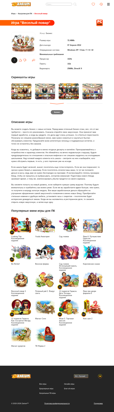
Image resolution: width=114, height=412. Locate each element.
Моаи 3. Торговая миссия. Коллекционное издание (66, 319)
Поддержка (98, 403)
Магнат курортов (18, 346)
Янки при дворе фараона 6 (89, 292)
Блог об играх (69, 389)
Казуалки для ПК (25, 14)
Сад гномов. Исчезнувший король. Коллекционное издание (68, 267)
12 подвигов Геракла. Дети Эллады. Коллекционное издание (68, 292)
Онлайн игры (69, 384)
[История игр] (101, 4)
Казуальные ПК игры (47, 393)
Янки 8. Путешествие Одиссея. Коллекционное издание (92, 239)
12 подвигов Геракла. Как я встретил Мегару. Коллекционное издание (21, 319)
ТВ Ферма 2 (40, 346)
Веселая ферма (42, 264)
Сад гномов (64, 236)
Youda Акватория (42, 236)
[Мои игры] (93, 4)
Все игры (42, 384)
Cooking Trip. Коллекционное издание (17, 236)
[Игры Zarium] (21, 3)
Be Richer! (15, 262)
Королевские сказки (91, 264)
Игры (13, 14)
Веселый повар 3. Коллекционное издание (18, 293)
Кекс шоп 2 (87, 316)
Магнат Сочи (40, 319)
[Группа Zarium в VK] (100, 376)
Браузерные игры (46, 389)
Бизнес (49, 33)
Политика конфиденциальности (57, 403)
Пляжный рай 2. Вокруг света (45, 292)
